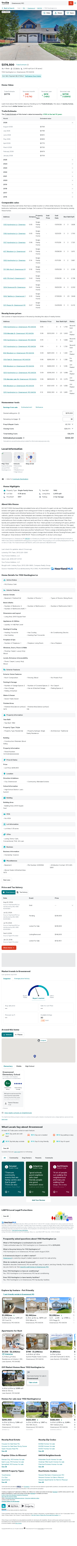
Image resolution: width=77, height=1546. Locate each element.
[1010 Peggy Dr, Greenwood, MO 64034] (60, 1305)
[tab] (8, 892)
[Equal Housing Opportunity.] (24, 1528)
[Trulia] (4, 1506)
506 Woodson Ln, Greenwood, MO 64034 (18, 386)
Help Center (41, 1528)
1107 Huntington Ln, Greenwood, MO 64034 (19, 346)
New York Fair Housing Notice (9, 1496)
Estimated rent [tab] (26, 407)
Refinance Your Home (33, 76)
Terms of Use (59, 1513)
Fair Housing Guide (27, 1513)
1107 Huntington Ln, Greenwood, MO (16, 242)
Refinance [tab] (39, 407)
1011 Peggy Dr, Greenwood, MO (14, 305)
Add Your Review (38, 1200)
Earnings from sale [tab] (10, 407)
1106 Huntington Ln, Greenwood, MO (17, 233)
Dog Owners (27, 1158)
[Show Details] (72, 122)
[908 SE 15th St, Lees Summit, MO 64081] (13, 1378)
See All (6, 1148)
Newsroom (41, 1513)
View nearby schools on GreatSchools (18, 1113)
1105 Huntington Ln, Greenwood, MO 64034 (19, 340)
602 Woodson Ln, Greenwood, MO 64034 (18, 353)
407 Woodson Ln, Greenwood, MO (16, 251)
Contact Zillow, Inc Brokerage (10, 1501)
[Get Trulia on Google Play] (27, 1506)
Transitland (26, 1486)
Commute (49, 1158)
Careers (35, 1513)
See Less (7, 880)
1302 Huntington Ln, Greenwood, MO (17, 260)
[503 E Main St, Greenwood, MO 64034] (37, 1342)
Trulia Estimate (11, 114)
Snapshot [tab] (7, 979)
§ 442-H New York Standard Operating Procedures (15, 1495)
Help (3, 1515)
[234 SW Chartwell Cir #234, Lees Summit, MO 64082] (61, 1342)
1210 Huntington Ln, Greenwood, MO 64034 (19, 392)
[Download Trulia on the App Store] (13, 1506)
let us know (19, 1523)
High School (29, 1066)
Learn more (4, 1119)
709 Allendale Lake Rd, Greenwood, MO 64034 (20, 379)
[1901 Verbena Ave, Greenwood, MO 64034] (61, 1410)
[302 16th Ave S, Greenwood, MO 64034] (37, 1410)
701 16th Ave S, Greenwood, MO (15, 269)
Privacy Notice (9, 1515)
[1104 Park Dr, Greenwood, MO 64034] (13, 1410)
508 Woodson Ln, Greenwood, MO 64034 (18, 366)
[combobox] (41, 3)
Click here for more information (20, 1230)
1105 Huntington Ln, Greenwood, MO (16, 224)
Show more (7, 948)
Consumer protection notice (32, 1498)
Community (13, 1158)
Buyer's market (38, 998)
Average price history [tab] (21, 978)
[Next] (73, 1309)
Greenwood (31, 8)
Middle (18, 1066)
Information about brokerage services (14, 1498)
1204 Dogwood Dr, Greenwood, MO (16, 287)
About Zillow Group (16, 1513)
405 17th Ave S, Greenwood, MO (15, 278)
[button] (71, 3)
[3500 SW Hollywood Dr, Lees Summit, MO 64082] (13, 1342)
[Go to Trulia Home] (5, 3)
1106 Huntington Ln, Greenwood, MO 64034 (19, 327)
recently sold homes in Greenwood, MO (34, 1267)
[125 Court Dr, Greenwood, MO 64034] (13, 1305)
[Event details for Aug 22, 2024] (72, 905)
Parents (38, 1158)
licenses (55, 1492)
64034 (39, 8)
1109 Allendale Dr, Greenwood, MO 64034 (18, 333)
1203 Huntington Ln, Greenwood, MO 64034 (19, 373)
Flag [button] (19, 1192)
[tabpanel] (38, 427)
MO (24, 8)
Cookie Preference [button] (25, 1515)
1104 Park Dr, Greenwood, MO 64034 (16, 359)
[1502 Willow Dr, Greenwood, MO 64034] (37, 1305)
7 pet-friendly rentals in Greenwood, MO (18, 1294)
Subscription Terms (69, 1513)
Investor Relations (49, 1513)
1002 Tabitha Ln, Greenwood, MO (15, 296)
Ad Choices (17, 1515)
